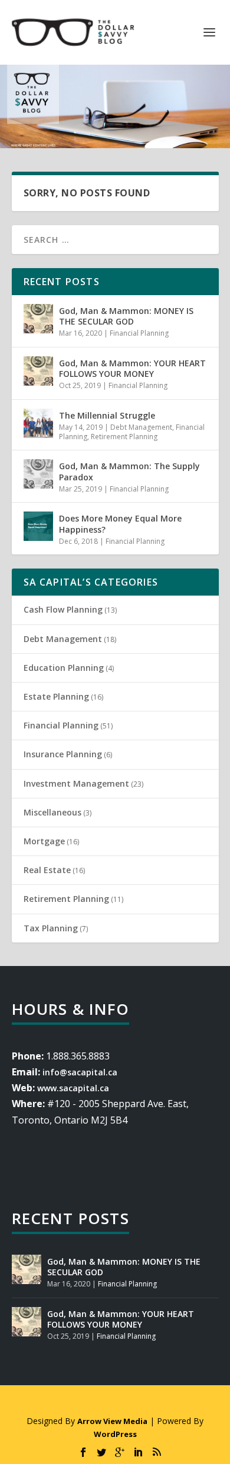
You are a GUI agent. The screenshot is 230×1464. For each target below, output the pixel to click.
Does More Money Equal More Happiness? (120, 523)
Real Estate (47, 869)
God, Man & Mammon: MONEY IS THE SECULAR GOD (126, 316)
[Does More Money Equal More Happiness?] (38, 526)
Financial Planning (139, 333)
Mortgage (44, 841)
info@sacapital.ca (79, 1072)
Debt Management (141, 427)
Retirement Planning (124, 437)
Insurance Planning (63, 754)
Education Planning (64, 667)
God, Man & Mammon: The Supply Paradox (129, 471)
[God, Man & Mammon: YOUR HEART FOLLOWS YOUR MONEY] (38, 371)
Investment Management (76, 783)
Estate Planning (56, 696)
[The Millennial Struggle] (38, 423)
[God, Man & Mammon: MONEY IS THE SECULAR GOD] (38, 318)
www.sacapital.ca (73, 1088)
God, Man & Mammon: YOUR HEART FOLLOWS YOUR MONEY (132, 368)
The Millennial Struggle (107, 415)
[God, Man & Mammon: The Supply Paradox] (38, 474)
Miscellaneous (52, 812)
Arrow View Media (112, 1421)
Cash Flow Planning (63, 609)
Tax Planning (51, 928)
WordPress (115, 1434)
